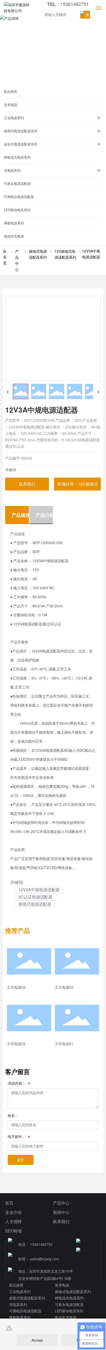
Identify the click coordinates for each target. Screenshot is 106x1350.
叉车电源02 (16, 1043)
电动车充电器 (14, 236)
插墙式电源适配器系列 (20, 130)
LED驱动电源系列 (17, 209)
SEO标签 (13, 1231)
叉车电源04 (16, 987)
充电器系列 (12, 170)
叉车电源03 (64, 987)
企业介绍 (13, 1212)
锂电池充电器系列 (17, 157)
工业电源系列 (14, 117)
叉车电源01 (64, 1043)
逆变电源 (10, 104)
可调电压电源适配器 (19, 196)
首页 (9, 1203)
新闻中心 (61, 1212)
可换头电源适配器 (17, 183)
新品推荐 (10, 91)
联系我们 (61, 1221)
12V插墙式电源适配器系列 (65, 254)
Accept (37, 1340)
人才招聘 (13, 1221)
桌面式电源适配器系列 (20, 144)
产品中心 (17, 260)
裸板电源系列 (14, 222)
